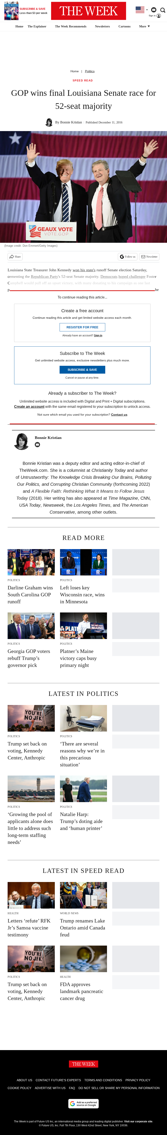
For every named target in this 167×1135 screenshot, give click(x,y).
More (143, 26)
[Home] (18, 26)
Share (18, 256)
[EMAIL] (38, 444)
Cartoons (124, 26)
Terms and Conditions (103, 1080)
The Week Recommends (70, 26)
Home (74, 71)
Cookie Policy (19, 1088)
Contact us (119, 414)
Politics (90, 71)
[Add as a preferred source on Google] (83, 1103)
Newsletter (151, 256)
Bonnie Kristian (71, 122)
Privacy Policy (137, 1080)
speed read (83, 80)
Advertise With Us (50, 1088)
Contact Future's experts (58, 1080)
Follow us (130, 256)
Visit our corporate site (138, 1121)
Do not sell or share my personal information (119, 1088)
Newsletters (102, 26)
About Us (24, 1080)
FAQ (72, 1088)
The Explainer (37, 26)
